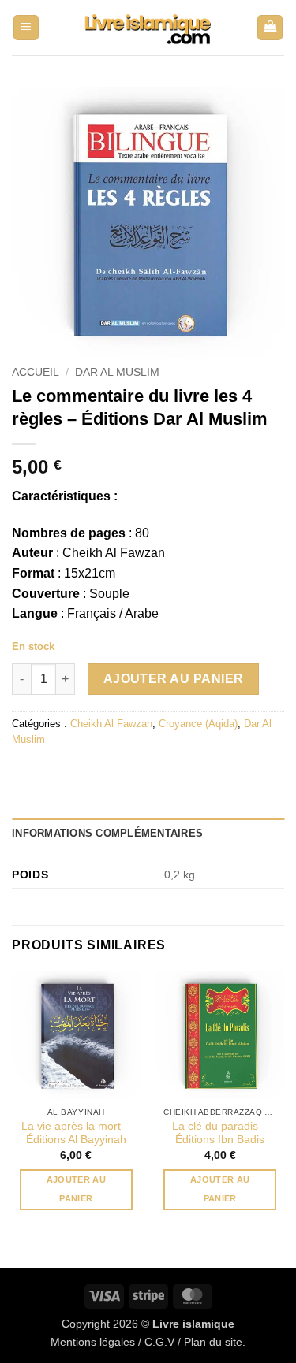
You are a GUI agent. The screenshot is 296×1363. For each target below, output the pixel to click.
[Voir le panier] (270, 28)
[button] (26, 28)
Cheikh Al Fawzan (111, 724)
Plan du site (213, 1341)
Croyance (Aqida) (198, 724)
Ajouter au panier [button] (76, 1189)
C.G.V (159, 1341)
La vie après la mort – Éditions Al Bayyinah (75, 1133)
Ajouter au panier (173, 678)
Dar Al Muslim (117, 372)
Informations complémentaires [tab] (107, 833)
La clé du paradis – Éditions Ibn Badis (220, 1133)
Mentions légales (93, 1341)
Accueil (35, 372)
